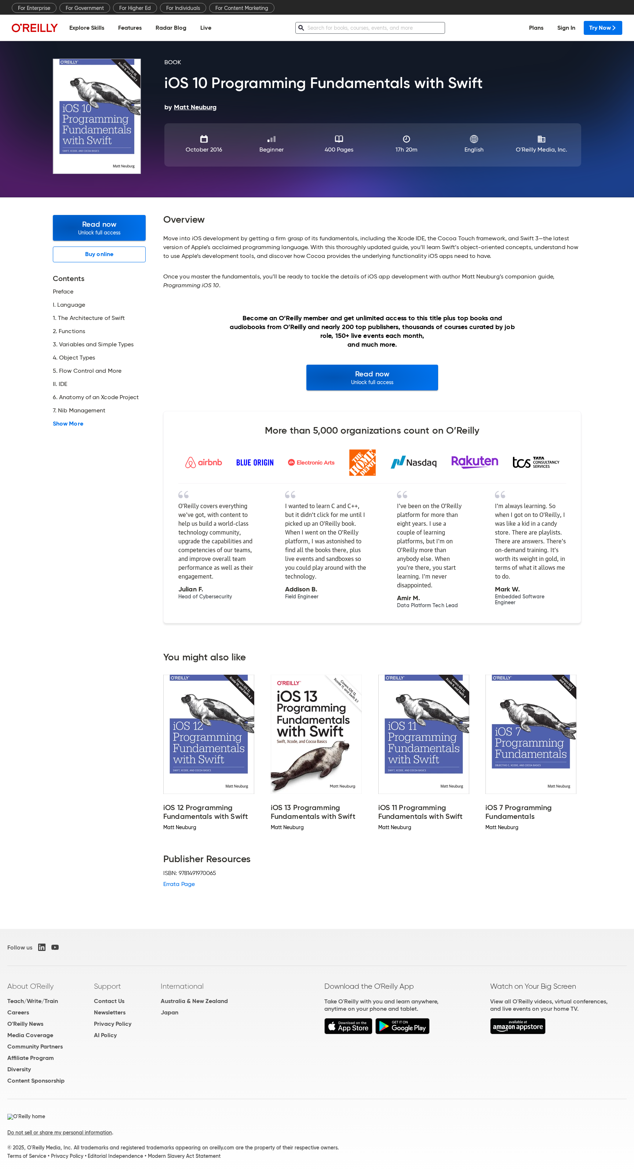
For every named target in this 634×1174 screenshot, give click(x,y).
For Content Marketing (241, 8)
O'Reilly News (25, 1024)
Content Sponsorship (36, 1080)
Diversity (19, 1069)
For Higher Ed (135, 8)
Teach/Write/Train (32, 1001)
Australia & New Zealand (194, 1001)
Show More (68, 424)
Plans (536, 28)
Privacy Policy (112, 1024)
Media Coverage (30, 1035)
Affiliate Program (30, 1058)
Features (130, 28)
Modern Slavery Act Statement (184, 1156)
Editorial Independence (115, 1156)
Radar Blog (171, 28)
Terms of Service (26, 1156)
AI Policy (105, 1035)
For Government (85, 8)
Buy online (99, 254)
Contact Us (109, 1001)
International (182, 986)
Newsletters (109, 1012)
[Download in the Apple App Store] (348, 1032)
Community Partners (35, 1046)
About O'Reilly (30, 986)
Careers (18, 1012)
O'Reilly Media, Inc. (542, 149)
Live (205, 28)
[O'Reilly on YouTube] (55, 947)
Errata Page (179, 883)
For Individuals (183, 8)
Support (107, 986)
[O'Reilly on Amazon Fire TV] (518, 1032)
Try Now (600, 28)
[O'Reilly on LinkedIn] (41, 947)
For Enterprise (34, 8)
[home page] (35, 28)
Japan (169, 1012)
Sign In (566, 28)
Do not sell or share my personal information (59, 1132)
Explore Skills (86, 28)
